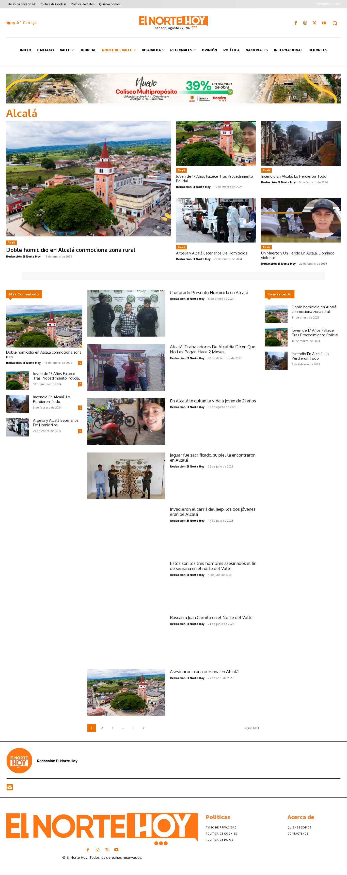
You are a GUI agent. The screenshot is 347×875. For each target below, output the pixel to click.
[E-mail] (10, 788)
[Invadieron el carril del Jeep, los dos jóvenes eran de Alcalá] (126, 530)
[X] (314, 23)
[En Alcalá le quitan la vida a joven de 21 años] (126, 421)
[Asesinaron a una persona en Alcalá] (126, 692)
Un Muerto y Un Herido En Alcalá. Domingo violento (298, 255)
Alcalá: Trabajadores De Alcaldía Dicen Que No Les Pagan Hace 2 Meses (212, 349)
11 (133, 728)
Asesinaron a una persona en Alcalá (204, 671)
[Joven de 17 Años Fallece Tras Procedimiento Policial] (216, 143)
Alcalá (11, 242)
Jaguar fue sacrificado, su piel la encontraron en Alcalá (213, 457)
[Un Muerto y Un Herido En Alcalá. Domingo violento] (301, 220)
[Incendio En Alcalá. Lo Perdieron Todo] (301, 143)
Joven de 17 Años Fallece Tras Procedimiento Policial (214, 178)
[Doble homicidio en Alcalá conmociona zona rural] (88, 178)
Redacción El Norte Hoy (23, 256)
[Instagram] (305, 23)
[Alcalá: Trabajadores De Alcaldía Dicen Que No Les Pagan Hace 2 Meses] (126, 367)
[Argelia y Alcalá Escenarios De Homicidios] (216, 220)
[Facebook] (295, 23)
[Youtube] (324, 23)
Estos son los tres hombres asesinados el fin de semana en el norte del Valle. (213, 566)
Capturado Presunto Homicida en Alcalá (209, 292)
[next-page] (143, 728)
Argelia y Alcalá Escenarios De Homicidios (211, 253)
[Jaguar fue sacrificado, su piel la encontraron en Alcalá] (126, 475)
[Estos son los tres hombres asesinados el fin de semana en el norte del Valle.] (126, 584)
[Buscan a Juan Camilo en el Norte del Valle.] (126, 638)
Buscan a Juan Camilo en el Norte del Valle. (212, 617)
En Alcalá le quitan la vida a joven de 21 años (213, 400)
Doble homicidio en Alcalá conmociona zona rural (70, 249)
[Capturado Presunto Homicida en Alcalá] (126, 313)
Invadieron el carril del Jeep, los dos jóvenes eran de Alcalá (213, 511)
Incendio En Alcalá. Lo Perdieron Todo (293, 176)
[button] (335, 23)
